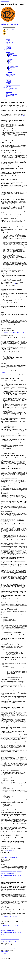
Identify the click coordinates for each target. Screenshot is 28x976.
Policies (7, 90)
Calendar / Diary (9, 75)
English (9, 56)
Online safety (8, 81)
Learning (5, 49)
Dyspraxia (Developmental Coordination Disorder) (11, 875)
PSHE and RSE (11, 67)
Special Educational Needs (11, 94)
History (9, 60)
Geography (10, 59)
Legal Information (4, 951)
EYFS (9, 57)
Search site (3, 958)
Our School (5, 37)
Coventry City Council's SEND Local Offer (10, 939)
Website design (4, 953)
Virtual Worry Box (9, 97)
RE (9, 68)
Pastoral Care (8, 80)
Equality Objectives (10, 95)
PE (9, 65)
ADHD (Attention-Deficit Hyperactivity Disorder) (11, 928)
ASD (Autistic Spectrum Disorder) (8, 873)
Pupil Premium (9, 92)
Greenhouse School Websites (7, 954)
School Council (9, 47)
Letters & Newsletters (10, 74)
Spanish (10, 72)
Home (4, 36)
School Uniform (9, 83)
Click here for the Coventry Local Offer (9, 916)
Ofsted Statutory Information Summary (14, 89)
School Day (8, 77)
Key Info (5, 87)
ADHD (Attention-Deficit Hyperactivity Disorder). (11, 871)
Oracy (9, 63)
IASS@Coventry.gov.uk (8, 850)
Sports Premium (9, 93)
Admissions (8, 46)
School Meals (8, 82)
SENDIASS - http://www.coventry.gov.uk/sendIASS (11, 925)
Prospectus (8, 45)
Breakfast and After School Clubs (13, 85)
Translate (13, 29)
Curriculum (8, 52)
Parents (4, 73)
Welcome (8, 39)
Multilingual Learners (10, 96)
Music (9, 62)
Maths (9, 61)
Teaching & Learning (10, 50)
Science (10, 70)
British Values (8, 43)
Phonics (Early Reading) (13, 66)
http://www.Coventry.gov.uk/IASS (10, 857)
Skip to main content (5, 1)
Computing (10, 54)
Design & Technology (12, 55)
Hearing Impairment (5, 879)
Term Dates (8, 76)
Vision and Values (9, 42)
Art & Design (11, 53)
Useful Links (8, 86)
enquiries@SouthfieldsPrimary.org (8, 948)
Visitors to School (9, 48)
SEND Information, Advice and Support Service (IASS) (12, 332)
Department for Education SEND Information (10, 941)
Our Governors (9, 40)
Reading (10, 69)
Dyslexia (2, 877)
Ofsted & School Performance (12, 88)
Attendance (8, 79)
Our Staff (8, 41)
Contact (4, 99)
